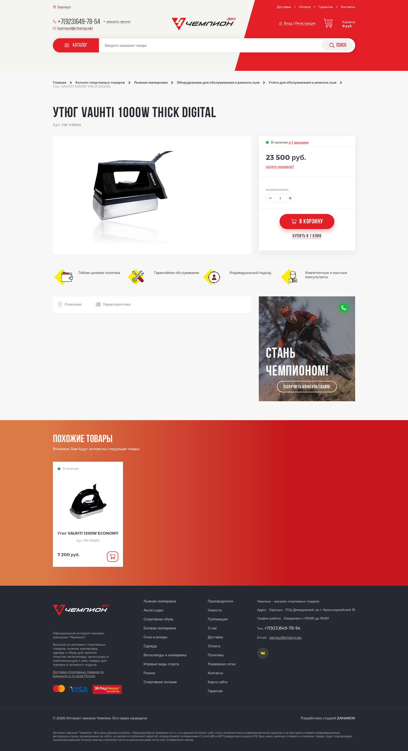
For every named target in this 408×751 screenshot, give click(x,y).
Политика (215, 655)
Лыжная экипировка (160, 601)
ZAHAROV (346, 718)
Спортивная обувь (159, 619)
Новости (214, 610)
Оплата (304, 7)
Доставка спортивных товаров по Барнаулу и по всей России (78, 674)
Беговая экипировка (160, 628)
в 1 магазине (299, 142)
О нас (212, 628)
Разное (149, 673)
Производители (220, 601)
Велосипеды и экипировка (165, 655)
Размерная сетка (221, 664)
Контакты (348, 7)
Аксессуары (153, 610)
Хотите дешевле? (280, 166)
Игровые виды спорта (161, 664)
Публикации (218, 619)
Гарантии (326, 7)
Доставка (284, 7)
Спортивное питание (160, 682)
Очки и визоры (155, 637)
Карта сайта (217, 682)
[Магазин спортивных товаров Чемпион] (204, 24)
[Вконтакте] (262, 653)
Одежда (150, 646)
